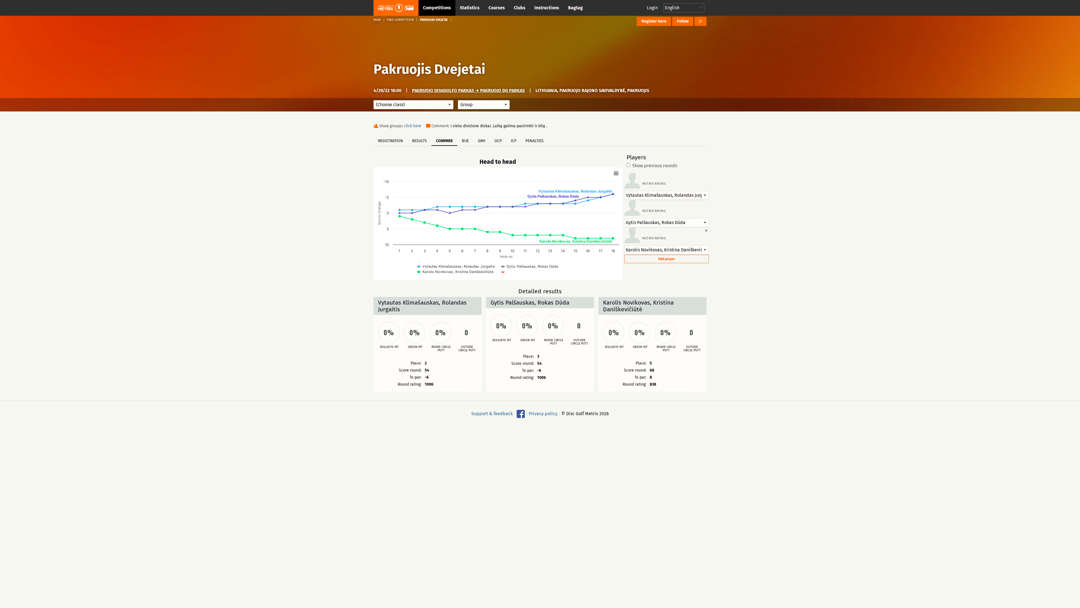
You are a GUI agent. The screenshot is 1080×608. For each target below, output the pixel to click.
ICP (513, 140)
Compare (444, 140)
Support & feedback (492, 413)
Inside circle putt (441, 348)
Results (419, 140)
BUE (465, 140)
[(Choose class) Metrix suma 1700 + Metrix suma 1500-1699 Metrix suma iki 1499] (413, 104)
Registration (390, 140)
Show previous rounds (654, 165)
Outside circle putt (467, 348)
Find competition (400, 20)
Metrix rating (654, 183)
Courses (497, 7)
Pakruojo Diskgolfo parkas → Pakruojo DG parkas (468, 90)
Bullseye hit (389, 347)
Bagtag (575, 7)
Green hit (415, 347)
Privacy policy (543, 413)
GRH (481, 140)
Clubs (519, 7)
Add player (666, 259)
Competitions (437, 7)
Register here (654, 21)
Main (377, 20)
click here (412, 126)
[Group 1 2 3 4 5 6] (484, 104)
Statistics (470, 7)
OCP (498, 140)
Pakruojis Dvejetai (429, 69)
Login (652, 7)
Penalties (534, 140)
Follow (682, 21)
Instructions (546, 7)
